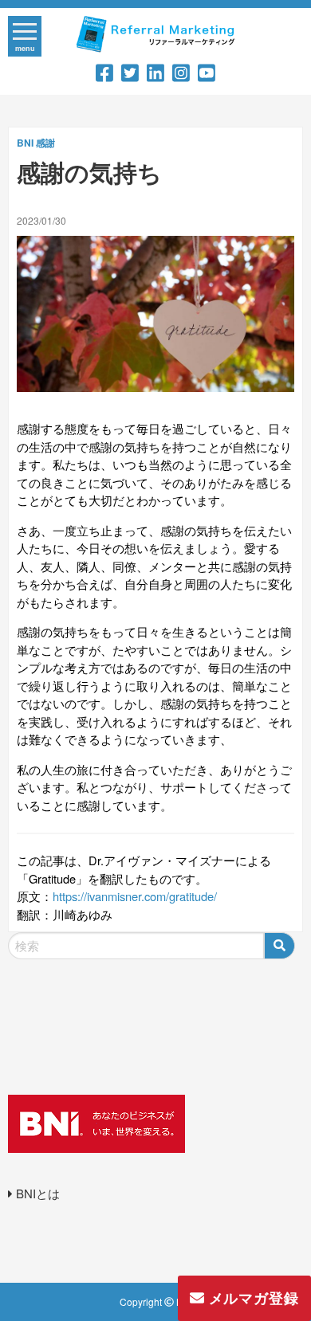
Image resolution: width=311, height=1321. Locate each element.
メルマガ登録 (251, 1298)
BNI (25, 142)
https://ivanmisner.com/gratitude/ (135, 896)
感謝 (45, 142)
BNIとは (36, 1193)
